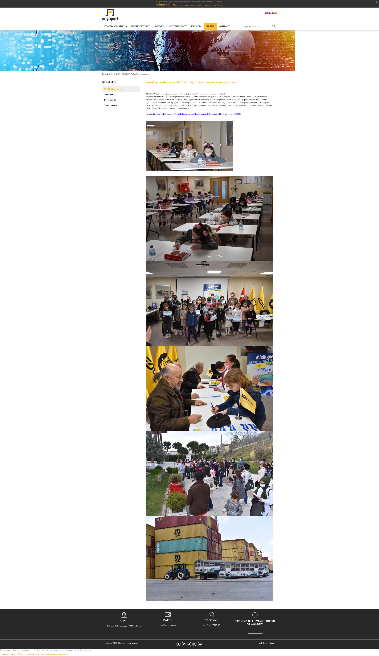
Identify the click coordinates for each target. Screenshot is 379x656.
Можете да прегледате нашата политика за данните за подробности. (198, 5)
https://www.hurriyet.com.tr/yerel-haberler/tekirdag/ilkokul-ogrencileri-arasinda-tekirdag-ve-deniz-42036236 (197, 114)
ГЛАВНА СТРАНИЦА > (112, 74)
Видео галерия (110, 105)
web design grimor (266, 643)
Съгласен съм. (163, 5)
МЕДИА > (126, 74)
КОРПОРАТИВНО (140, 26)
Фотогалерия (110, 100)
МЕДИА (210, 26)
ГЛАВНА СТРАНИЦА (115, 26)
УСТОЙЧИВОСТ (178, 26)
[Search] (274, 26)
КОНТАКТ (224, 26)
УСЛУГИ (159, 26)
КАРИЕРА (196, 26)
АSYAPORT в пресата (140, 74)
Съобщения (109, 94)
